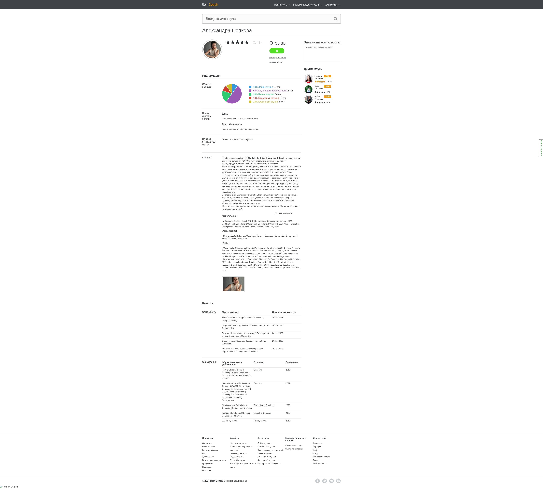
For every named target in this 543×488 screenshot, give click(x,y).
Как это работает (210, 450)
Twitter (324, 481)
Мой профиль (319, 463)
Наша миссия (208, 446)
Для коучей (331, 5)
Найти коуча (280, 5)
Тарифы (317, 446)
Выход (316, 460)
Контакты (206, 470)
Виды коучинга (237, 457)
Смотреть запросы (294, 449)
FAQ (204, 453)
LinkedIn (338, 481)
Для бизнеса (208, 457)
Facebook (317, 481)
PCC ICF (251, 158)
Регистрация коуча (321, 457)
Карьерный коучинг (266, 460)
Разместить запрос (294, 445)
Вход (315, 453)
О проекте (207, 443)
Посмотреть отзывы (277, 58)
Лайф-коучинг (264, 443)
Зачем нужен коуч (238, 453)
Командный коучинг (267, 457)
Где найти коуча (237, 460)
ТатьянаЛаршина (319, 77)
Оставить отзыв (275, 62)
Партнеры (207, 467)
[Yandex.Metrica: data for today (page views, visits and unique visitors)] (9, 487)
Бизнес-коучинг (265, 453)
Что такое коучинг (238, 443)
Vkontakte (331, 481)
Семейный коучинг (266, 446)
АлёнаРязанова (319, 97)
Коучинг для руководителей (270, 450)
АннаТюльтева (319, 87)
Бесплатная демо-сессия (306, 5)
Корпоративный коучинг (269, 463)
